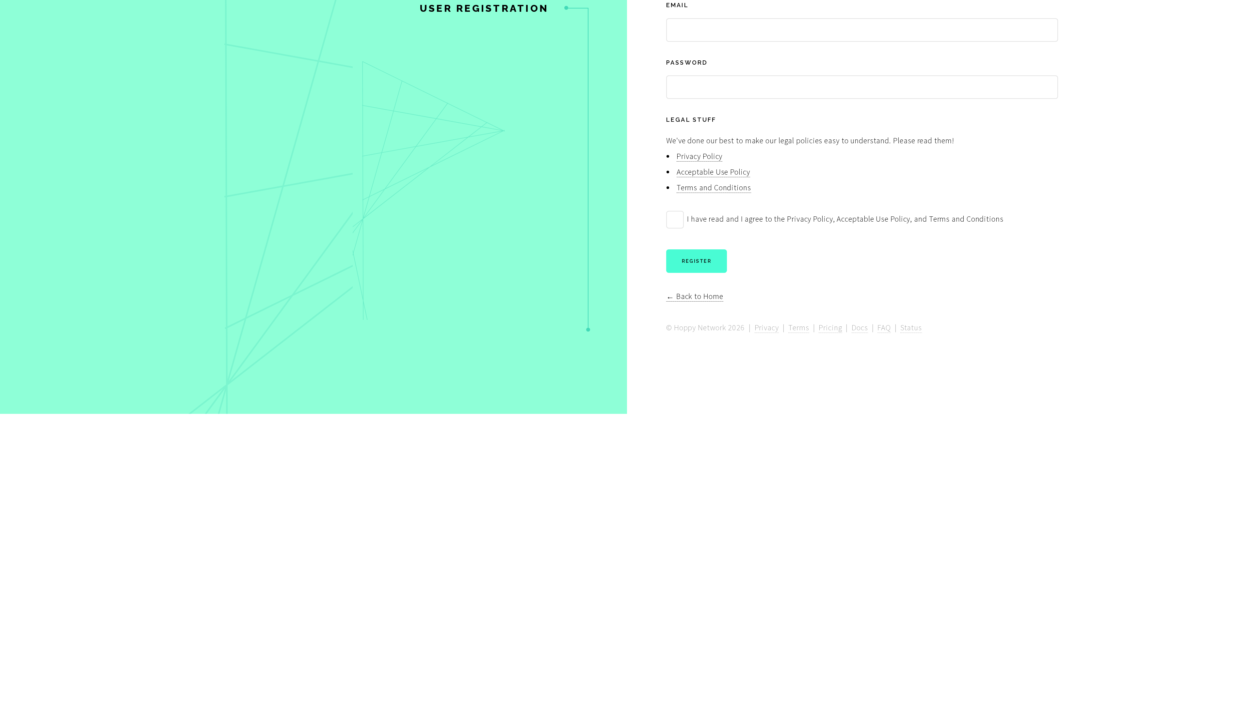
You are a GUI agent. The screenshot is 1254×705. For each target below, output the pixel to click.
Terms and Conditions (714, 187)
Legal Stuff (691, 119)
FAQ (884, 327)
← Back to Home (694, 296)
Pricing (830, 327)
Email (677, 5)
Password (687, 62)
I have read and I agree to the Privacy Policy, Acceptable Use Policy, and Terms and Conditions (845, 219)
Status (911, 327)
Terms (798, 327)
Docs (860, 327)
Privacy (767, 327)
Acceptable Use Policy (713, 172)
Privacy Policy (700, 156)
